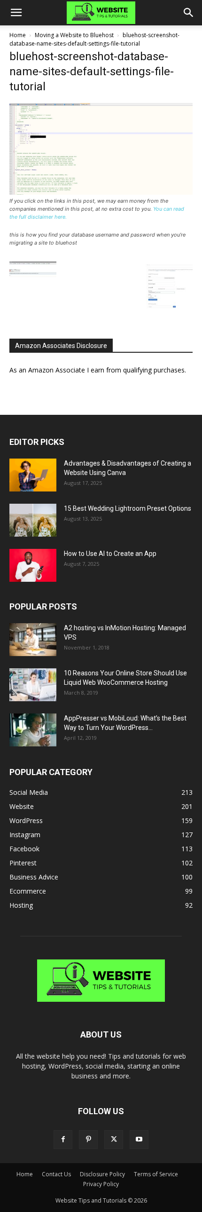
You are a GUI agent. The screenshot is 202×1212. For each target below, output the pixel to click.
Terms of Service (156, 1174)
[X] (113, 1139)
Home (17, 35)
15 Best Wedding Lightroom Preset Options (127, 508)
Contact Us (56, 1174)
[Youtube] (139, 1139)
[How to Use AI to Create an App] (32, 565)
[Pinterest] (88, 1139)
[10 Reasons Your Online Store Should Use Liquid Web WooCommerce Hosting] (32, 684)
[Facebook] (63, 1139)
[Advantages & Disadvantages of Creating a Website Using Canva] (32, 475)
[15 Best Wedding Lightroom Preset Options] (32, 520)
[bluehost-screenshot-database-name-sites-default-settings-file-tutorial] (101, 192)
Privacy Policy (101, 1184)
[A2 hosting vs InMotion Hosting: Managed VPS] (32, 639)
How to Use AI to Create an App (110, 553)
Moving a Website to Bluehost (74, 35)
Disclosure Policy (102, 1174)
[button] (16, 12)
